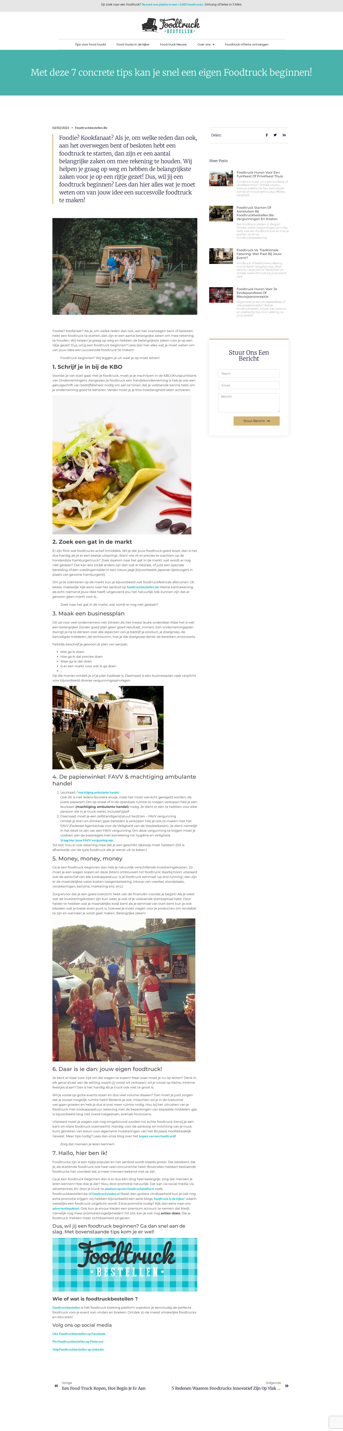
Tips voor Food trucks (90, 44)
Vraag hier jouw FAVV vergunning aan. (87, 840)
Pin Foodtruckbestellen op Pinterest (77, 1341)
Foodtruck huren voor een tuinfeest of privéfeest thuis (260, 174)
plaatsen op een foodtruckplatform (129, 1189)
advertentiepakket (65, 1208)
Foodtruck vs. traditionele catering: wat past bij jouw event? (259, 254)
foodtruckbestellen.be (143, 587)
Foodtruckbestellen (66, 1307)
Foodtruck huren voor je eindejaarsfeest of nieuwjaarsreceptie (257, 292)
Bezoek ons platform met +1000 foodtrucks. (173, 4)
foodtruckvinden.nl (106, 1193)
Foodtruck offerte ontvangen (246, 44)
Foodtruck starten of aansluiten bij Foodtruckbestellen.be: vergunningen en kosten (257, 213)
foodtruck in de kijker (169, 1198)
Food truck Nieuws (173, 44)
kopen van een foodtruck (157, 1136)
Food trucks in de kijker (133, 44)
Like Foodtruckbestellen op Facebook (78, 1333)
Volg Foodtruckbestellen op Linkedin (78, 1349)
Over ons (204, 44)
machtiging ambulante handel (98, 792)
